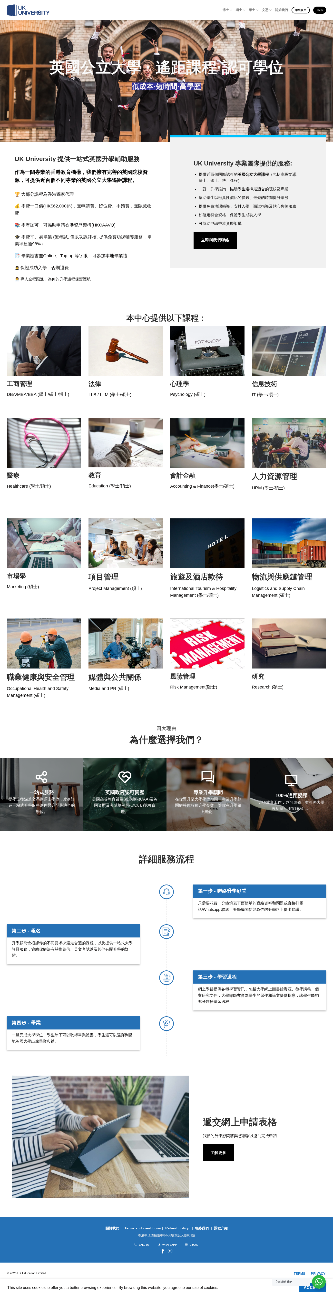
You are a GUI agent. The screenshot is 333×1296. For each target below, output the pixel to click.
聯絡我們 (202, 1228)
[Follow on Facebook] (163, 1251)
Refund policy (177, 1228)
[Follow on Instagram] (170, 1251)
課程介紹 (221, 1228)
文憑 (265, 10)
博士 (226, 10)
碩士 (239, 10)
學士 (252, 10)
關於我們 (281, 10)
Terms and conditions (143, 1228)
